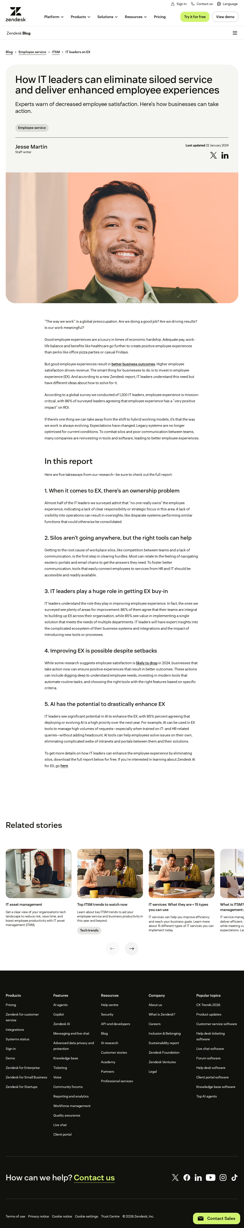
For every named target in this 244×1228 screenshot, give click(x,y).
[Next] (131, 948)
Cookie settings (86, 1216)
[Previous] (112, 948)
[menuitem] (227, 3)
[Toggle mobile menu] (235, 33)
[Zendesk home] (18, 14)
